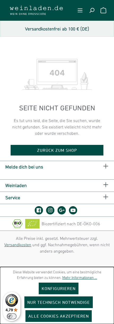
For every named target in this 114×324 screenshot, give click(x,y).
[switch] (11, 316)
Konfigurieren (59, 288)
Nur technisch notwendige (58, 302)
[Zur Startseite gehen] (36, 10)
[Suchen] (91, 10)
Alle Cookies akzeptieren (58, 316)
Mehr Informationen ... (79, 277)
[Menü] (80, 10)
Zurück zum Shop (57, 150)
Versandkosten (17, 244)
